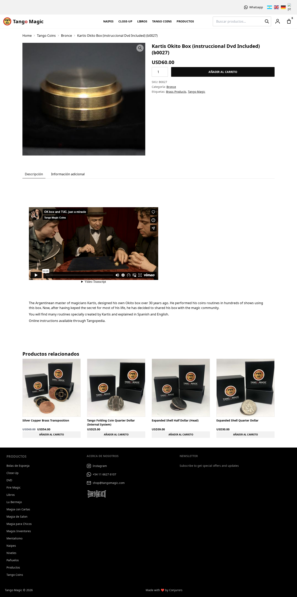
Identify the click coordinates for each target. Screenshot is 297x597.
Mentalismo (14, 538)
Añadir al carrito (223, 72)
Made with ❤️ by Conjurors (164, 590)
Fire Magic (13, 487)
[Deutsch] (283, 7)
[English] (276, 7)
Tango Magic (196, 92)
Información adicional (68, 174)
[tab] (33, 174)
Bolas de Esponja (17, 466)
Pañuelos (12, 560)
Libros (142, 21)
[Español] (269, 7)
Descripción (34, 174)
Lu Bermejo (14, 502)
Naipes (108, 21)
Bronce (66, 35)
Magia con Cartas (18, 509)
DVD (9, 480)
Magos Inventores (18, 531)
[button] (277, 21)
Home (27, 35)
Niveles (11, 553)
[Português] (290, 7)
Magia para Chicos (19, 524)
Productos (185, 21)
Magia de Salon (16, 516)
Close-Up (125, 21)
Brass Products (176, 92)
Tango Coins (162, 21)
